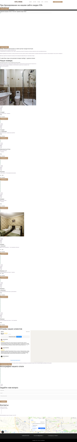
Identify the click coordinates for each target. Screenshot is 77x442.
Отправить (3, 401)
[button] (4, 9)
